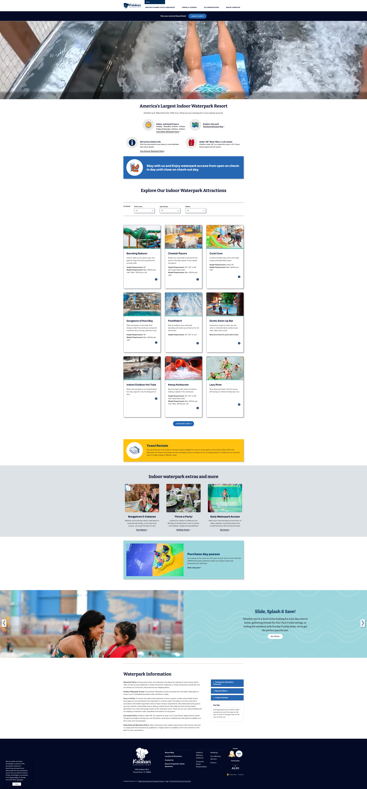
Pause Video (363, 24)
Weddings (214, 752)
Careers (213, 763)
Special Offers (221, 691)
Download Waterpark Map (213, 126)
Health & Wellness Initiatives (199, 755)
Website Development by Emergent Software (151, 781)
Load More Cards (183, 423)
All (137, 210)
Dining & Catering (189, 7)
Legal (167, 781)
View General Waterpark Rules (152, 151)
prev (4, 623)
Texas (148, 2)
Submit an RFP (197, 16)
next (363, 623)
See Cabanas (141, 530)
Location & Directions (173, 756)
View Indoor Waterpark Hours (167, 132)
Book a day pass (193, 568)
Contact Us (169, 760)
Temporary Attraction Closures (223, 683)
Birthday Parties (183, 530)
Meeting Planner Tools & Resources (160, 7)
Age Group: (164, 206)
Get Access (224, 530)
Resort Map (169, 752)
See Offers (275, 636)
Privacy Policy (13, 777)
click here (20, 780)
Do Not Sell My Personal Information (180, 781)
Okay (16, 784)
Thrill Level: (138, 206)
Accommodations (211, 7)
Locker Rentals (221, 698)
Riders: (187, 206)
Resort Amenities (233, 7)
